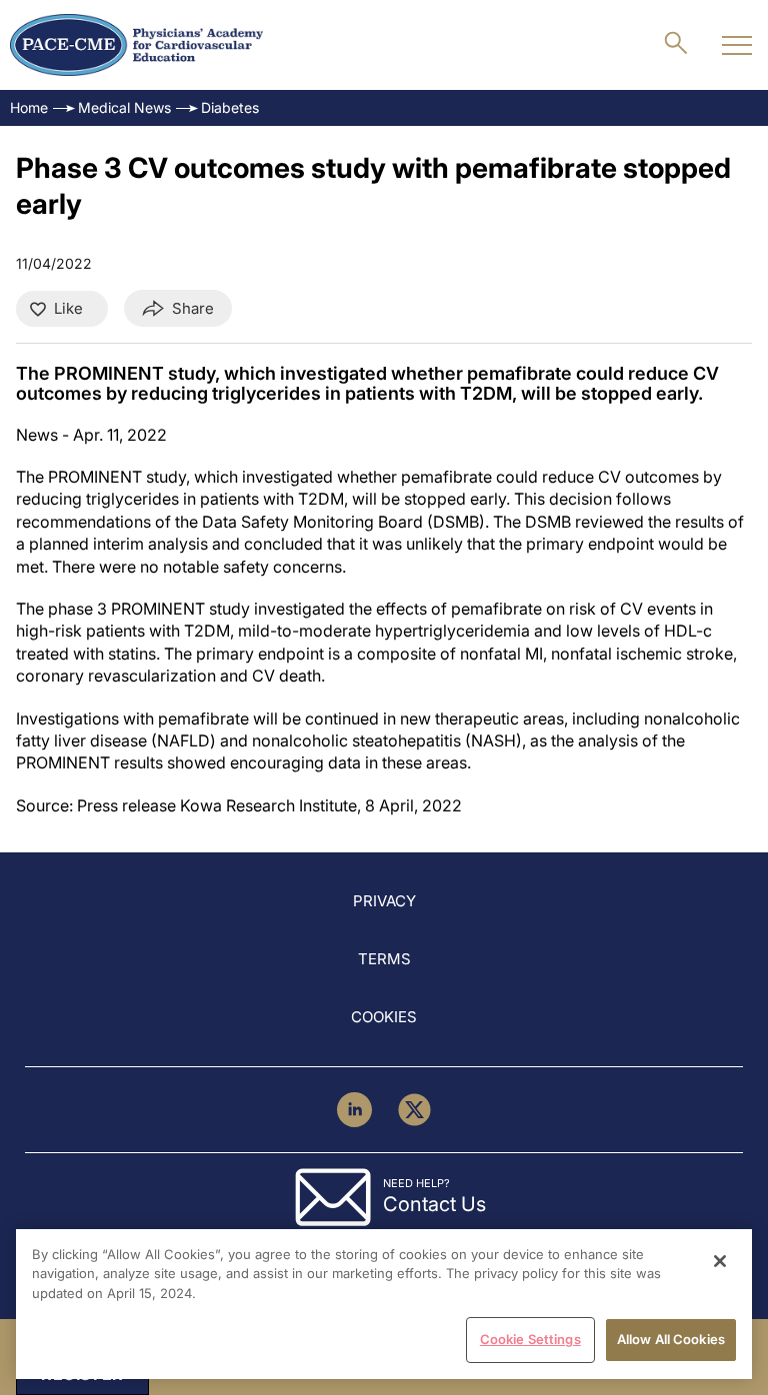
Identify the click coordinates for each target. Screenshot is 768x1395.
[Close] (720, 1261)
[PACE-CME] (136, 45)
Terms (384, 958)
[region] (384, 1304)
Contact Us (434, 1204)
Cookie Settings (530, 1339)
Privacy (384, 900)
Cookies (384, 1016)
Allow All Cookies (671, 1339)
